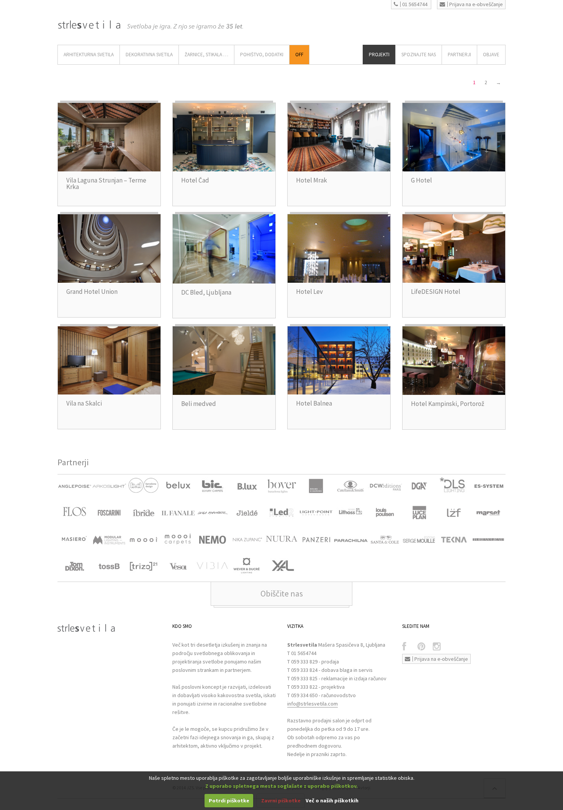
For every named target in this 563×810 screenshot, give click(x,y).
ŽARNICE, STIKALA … (206, 54)
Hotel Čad (195, 180)
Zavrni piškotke (281, 800)
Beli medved (198, 403)
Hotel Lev (309, 291)
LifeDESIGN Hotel (435, 291)
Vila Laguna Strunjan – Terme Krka (106, 183)
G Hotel (421, 180)
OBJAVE (491, 54)
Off (299, 54)
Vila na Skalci (84, 403)
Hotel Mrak (311, 180)
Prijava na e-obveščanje (476, 4)
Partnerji (459, 54)
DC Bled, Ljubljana (206, 292)
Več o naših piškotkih (332, 800)
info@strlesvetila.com (312, 703)
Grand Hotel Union (92, 291)
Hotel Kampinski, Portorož (447, 403)
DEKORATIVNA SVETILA (149, 54)
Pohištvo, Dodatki (261, 54)
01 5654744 (414, 4)
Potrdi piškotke (229, 800)
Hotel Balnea (314, 403)
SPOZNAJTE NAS (418, 54)
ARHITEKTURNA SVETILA (89, 54)
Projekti (379, 54)
